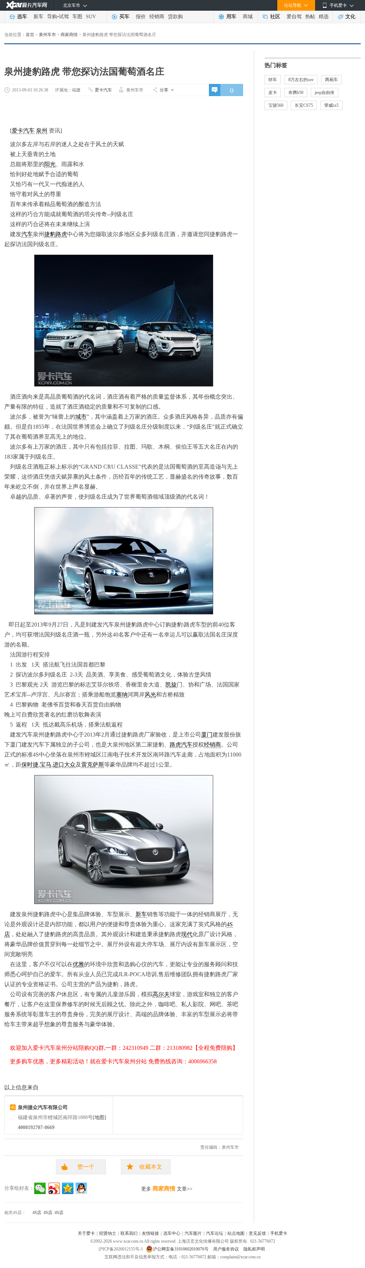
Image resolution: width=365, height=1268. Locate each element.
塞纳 (122, 695)
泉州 (41, 131)
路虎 (61, 234)
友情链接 (150, 1233)
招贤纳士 (107, 1233)
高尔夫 (161, 994)
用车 (231, 16)
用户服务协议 (226, 1249)
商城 (248, 16)
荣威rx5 (331, 105)
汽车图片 (193, 1233)
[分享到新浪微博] (54, 1188)
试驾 (64, 16)
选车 (22, 16)
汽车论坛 (214, 1233)
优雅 (78, 964)
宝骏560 (275, 105)
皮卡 (272, 92)
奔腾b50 (295, 92)
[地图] (99, 1117)
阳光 (50, 164)
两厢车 (331, 79)
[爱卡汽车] (26, 5)
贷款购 (175, 16)
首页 (30, 34)
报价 (141, 16)
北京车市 (71, 5)
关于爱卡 (86, 1233)
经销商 (156, 16)
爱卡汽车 (103, 90)
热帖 (310, 16)
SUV (91, 16)
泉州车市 (47, 34)
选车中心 (171, 1233)
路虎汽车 (181, 745)
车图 (77, 16)
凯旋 (171, 685)
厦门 (206, 735)
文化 (350, 16)
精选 (324, 16)
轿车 (272, 79)
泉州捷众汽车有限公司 (43, 1107)
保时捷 (29, 765)
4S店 (36, 1212)
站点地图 (236, 1233)
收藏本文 (150, 1167)
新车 (38, 16)
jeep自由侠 (324, 92)
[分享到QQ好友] (81, 1188)
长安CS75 (304, 105)
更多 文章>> (166, 1188)
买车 (124, 16)
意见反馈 (257, 1233)
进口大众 (64, 765)
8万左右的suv (301, 79)
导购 (52, 16)
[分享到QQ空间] (67, 1188)
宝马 (45, 765)
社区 (275, 16)
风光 (150, 695)
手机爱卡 (278, 1233)
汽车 (27, 234)
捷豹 (50, 234)
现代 (186, 934)
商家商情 (69, 34)
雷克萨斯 (92, 765)
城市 (81, 417)
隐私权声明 (254, 1249)
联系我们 (129, 1233)
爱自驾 (294, 16)
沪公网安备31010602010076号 (181, 1249)
